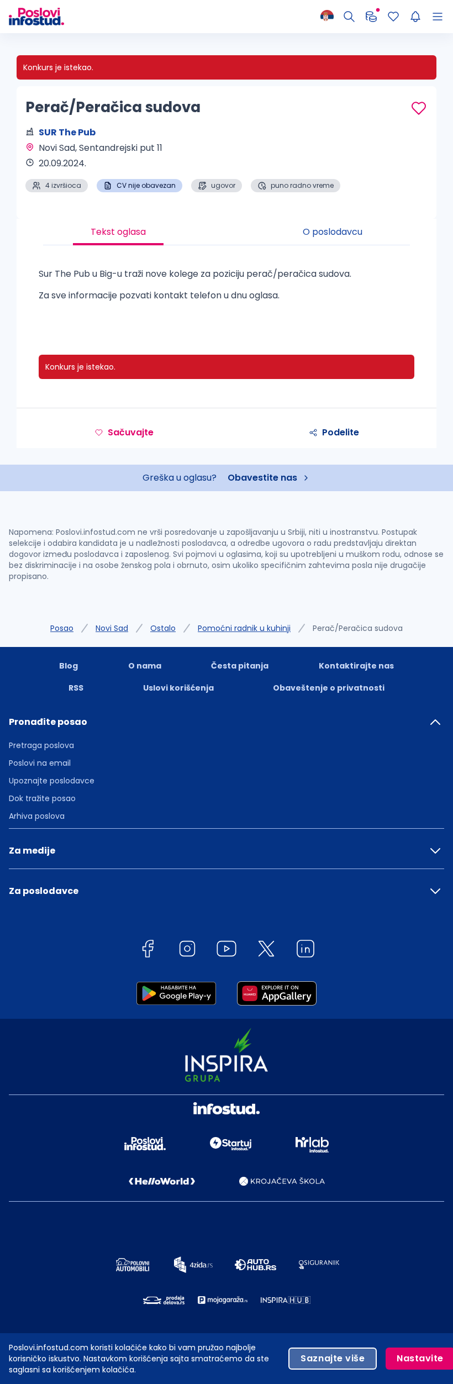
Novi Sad (112, 628)
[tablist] (226, 232)
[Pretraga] (349, 16)
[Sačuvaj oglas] (419, 108)
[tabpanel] (226, 289)
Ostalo (163, 628)
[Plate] (371, 16)
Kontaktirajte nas (356, 665)
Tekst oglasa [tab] (118, 231)
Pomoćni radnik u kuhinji (244, 628)
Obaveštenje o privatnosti (328, 687)
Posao (61, 628)
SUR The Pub (67, 132)
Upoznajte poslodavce (51, 780)
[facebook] (147, 951)
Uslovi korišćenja (178, 687)
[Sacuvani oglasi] (393, 16)
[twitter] (266, 951)
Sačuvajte (131, 432)
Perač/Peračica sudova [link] (358, 628)
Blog (68, 665)
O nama (144, 665)
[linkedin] (305, 951)
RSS (76, 687)
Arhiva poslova (37, 816)
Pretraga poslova (41, 745)
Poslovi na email (40, 763)
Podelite (340, 432)
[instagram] (187, 951)
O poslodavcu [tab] (332, 231)
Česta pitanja (239, 665)
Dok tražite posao (42, 798)
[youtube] (226, 951)
